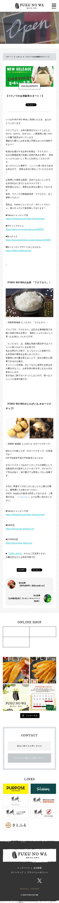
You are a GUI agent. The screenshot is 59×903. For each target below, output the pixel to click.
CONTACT (23, 497)
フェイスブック (30, 881)
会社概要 (37, 868)
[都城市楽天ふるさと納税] (43, 632)
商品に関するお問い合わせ (29, 746)
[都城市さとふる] (16, 642)
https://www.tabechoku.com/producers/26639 (28, 240)
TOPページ (9, 57)
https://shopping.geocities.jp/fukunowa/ (25, 218)
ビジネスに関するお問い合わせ (29, 758)
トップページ (23, 868)
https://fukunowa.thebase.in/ (20, 529)
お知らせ (19, 57)
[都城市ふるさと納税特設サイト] (16, 632)
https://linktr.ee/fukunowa (18, 250)
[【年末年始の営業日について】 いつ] (43, 697)
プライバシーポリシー (37, 872)
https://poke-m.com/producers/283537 (25, 229)
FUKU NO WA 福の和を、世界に (29, 6)
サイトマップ (17, 872)
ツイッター (39, 881)
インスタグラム (20, 881)
